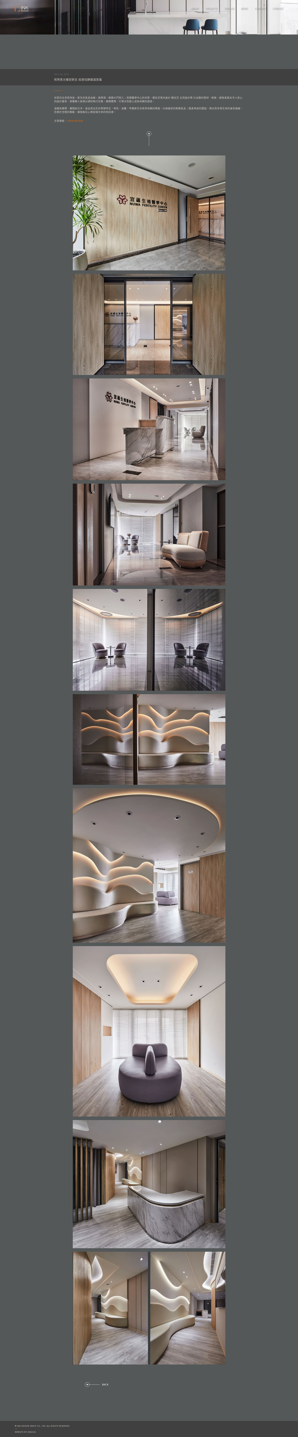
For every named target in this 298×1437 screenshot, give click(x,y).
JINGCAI (32, 1432)
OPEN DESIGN (75, 121)
